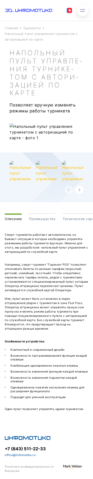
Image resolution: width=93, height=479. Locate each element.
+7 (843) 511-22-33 (25, 448)
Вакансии (12, 471)
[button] (68, 190)
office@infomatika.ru (20, 455)
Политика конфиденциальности (29, 466)
